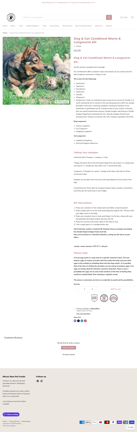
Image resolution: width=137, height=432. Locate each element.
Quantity (77, 284)
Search (5, 421)
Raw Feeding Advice (61, 8)
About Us (73, 8)
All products (49, 8)
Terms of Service (14, 421)
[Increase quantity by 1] (92, 289)
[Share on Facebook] (75, 321)
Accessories (39, 8)
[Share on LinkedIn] (82, 321)
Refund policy (26, 421)
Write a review (68, 348)
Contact (80, 8)
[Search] (109, 17)
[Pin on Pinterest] (85, 321)
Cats (15, 8)
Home (4, 8)
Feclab (78, 46)
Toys (32, 8)
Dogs (10, 8)
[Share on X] (78, 321)
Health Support (24, 8)
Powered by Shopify (9, 426)
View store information (83, 313)
